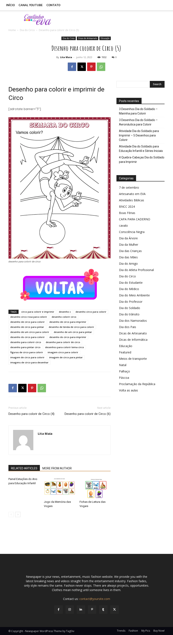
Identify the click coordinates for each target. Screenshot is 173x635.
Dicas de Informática (133, 340)
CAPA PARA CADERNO (134, 219)
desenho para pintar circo (25, 347)
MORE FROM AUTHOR (57, 468)
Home (12, 30)
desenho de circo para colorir (27, 321)
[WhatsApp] (101, 67)
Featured (125, 352)
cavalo (123, 225)
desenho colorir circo (64, 316)
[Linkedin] (81, 609)
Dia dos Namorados (133, 321)
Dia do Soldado (129, 308)
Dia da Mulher (128, 245)
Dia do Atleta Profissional (136, 270)
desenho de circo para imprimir (67, 321)
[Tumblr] (103, 609)
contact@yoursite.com (94, 599)
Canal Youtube (31, 5)
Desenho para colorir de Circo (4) (31, 414)
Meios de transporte (133, 359)
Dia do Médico (129, 289)
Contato (53, 5)
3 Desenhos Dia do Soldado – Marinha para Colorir (138, 111)
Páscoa (124, 378)
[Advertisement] (115, 19)
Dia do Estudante (131, 283)
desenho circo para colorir (91, 311)
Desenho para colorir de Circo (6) (88, 414)
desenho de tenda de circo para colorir (71, 326)
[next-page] (17, 514)
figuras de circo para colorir (26, 352)
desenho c (65, 311)
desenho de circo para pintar (27, 326)
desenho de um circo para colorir (29, 332)
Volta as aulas (128, 390)
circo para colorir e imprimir (37, 311)
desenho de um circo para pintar (73, 332)
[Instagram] (70, 609)
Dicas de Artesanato (87, 38)
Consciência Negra (132, 232)
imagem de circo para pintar (66, 357)
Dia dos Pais (127, 327)
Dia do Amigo (128, 264)
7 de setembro (129, 187)
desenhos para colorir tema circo (64, 347)
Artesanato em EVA (132, 194)
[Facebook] (72, 67)
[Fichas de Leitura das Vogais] (95, 487)
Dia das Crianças (130, 251)
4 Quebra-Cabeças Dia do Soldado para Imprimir (141, 160)
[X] (81, 67)
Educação (105, 38)
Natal (122, 365)
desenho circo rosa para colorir (28, 316)
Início (10, 5)
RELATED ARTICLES (24, 468)
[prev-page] (11, 514)
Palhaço (124, 371)
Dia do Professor (130, 302)
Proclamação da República (137, 384)
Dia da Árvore (128, 238)
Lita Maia (66, 57)
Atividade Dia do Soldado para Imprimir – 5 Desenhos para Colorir (139, 135)
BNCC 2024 (127, 206)
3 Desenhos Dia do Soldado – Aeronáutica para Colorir (138, 122)
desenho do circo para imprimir (67, 337)
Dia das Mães (128, 257)
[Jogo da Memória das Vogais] (59, 487)
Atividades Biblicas (131, 200)
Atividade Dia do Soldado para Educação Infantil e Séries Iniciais (141, 149)
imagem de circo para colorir (27, 357)
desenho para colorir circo (25, 342)
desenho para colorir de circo (63, 342)
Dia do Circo (27, 30)
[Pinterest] (91, 67)
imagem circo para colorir (63, 352)
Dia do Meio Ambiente (134, 295)
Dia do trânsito (129, 314)
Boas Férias (127, 213)
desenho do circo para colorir (27, 337)
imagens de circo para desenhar (29, 362)
